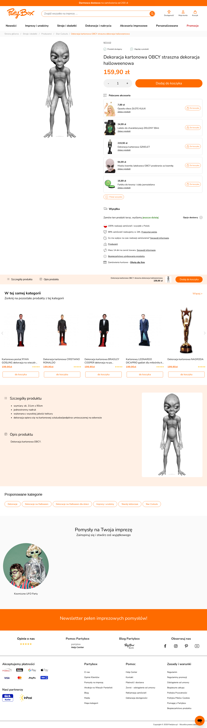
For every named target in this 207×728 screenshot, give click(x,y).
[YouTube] (197, 648)
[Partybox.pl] (20, 18)
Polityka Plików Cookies (178, 698)
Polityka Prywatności (177, 692)
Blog (86, 692)
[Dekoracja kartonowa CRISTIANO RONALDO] (62, 330)
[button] (169, 13)
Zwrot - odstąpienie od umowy (140, 687)
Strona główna (12, 33)
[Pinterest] (186, 648)
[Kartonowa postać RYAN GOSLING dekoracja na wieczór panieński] (20, 330)
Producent (113, 244)
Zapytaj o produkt (141, 49)
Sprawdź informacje (159, 238)
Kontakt (129, 677)
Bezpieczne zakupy (175, 687)
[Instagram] (176, 648)
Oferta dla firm (137, 262)
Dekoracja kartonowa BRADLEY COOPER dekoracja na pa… (102, 361)
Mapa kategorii (91, 703)
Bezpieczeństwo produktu (179, 708)
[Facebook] (165, 648)
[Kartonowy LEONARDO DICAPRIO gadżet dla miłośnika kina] (145, 330)
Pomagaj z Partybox (176, 703)
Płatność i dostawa (135, 682)
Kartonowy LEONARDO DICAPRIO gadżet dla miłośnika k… (145, 361)
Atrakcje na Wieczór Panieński (98, 687)
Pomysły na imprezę (93, 682)
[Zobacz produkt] (111, 108)
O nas (87, 672)
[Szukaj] (152, 13)
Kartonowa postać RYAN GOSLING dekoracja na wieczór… (19, 361)
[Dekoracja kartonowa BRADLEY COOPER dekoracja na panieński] (103, 330)
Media (87, 698)
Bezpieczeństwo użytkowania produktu (126, 256)
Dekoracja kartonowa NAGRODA (185, 359)
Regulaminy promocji (177, 677)
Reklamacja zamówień (136, 692)
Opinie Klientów (91, 677)
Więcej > (197, 293)
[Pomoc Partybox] (77, 648)
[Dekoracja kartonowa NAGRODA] (186, 330)
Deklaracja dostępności (136, 698)
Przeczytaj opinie (149, 232)
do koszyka (21, 374)
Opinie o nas (26, 639)
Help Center (131, 672)
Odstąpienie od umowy (178, 682)
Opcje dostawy (190, 217)
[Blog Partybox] (129, 648)
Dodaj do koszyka (169, 83)
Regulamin (172, 672)
